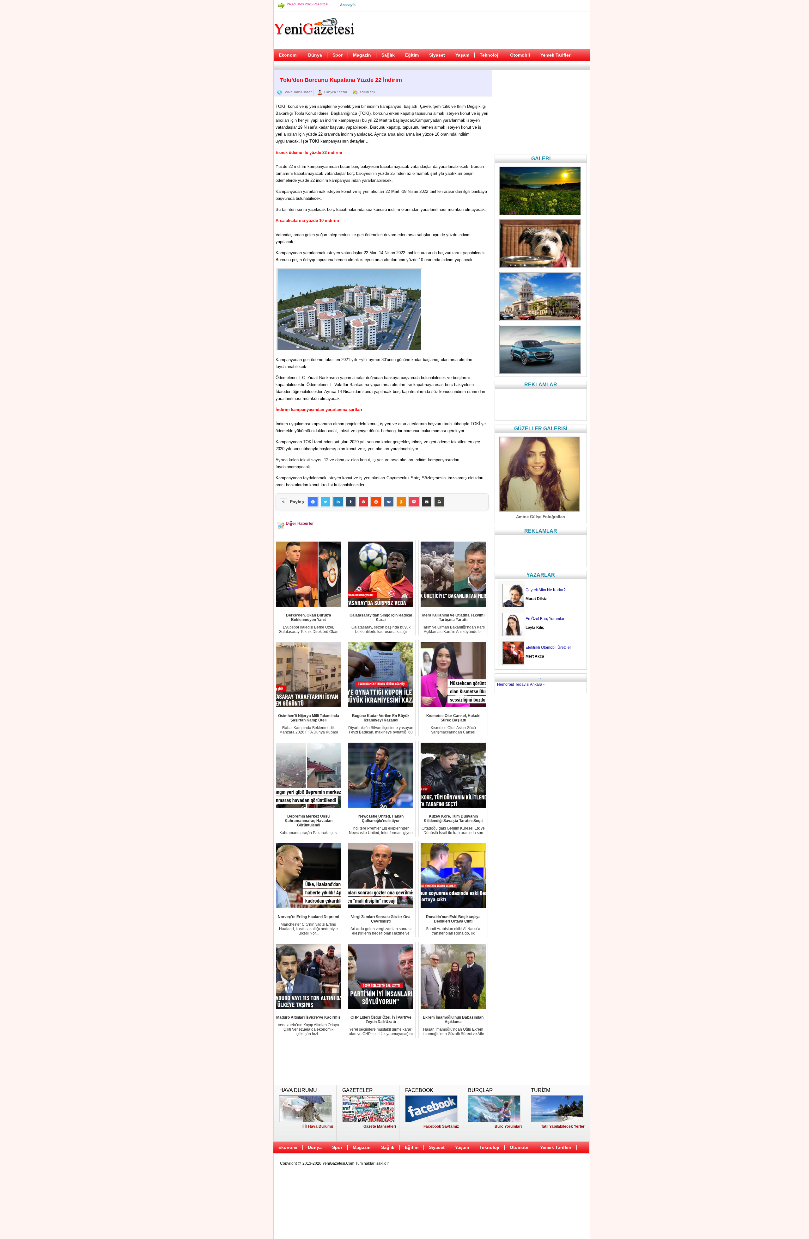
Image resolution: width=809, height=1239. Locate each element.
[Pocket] (414, 502)
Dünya (315, 55)
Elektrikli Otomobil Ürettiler (548, 647)
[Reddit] (376, 502)
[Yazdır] (439, 502)
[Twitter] (325, 502)
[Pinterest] (363, 502)
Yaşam (462, 55)
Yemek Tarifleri (556, 55)
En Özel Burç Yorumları (545, 618)
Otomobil (520, 55)
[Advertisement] (241, 158)
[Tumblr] (351, 502)
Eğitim (412, 55)
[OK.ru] (401, 502)
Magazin (362, 55)
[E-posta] (427, 502)
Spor (337, 55)
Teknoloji (490, 55)
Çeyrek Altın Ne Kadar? (546, 590)
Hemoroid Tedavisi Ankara (519, 684)
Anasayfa (348, 5)
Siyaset (437, 55)
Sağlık (388, 55)
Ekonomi (288, 55)
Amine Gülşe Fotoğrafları (540, 516)
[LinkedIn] (338, 502)
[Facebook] (313, 502)
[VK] (389, 502)
